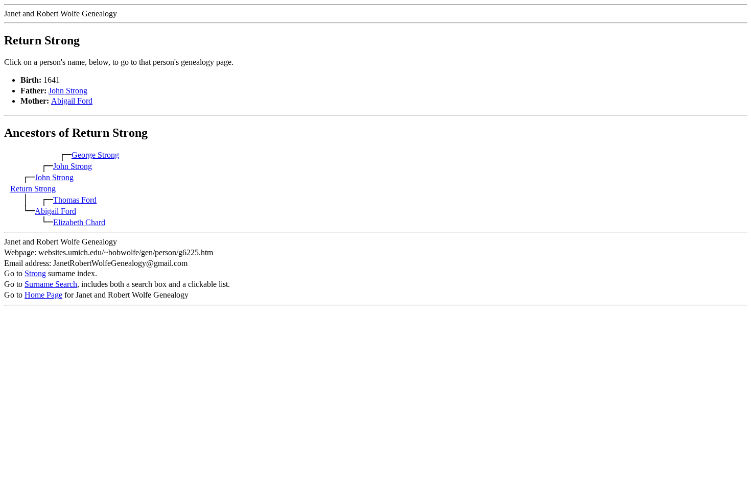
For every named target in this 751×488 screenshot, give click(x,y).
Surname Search (51, 284)
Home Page (43, 294)
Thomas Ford (75, 200)
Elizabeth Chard (79, 222)
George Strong (95, 155)
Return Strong (33, 188)
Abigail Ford (71, 100)
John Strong (68, 90)
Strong (35, 273)
